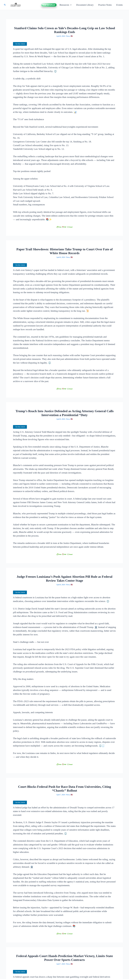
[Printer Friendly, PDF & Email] (64, 227)
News (68, 36)
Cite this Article (20, 44)
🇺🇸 (72, 36)
